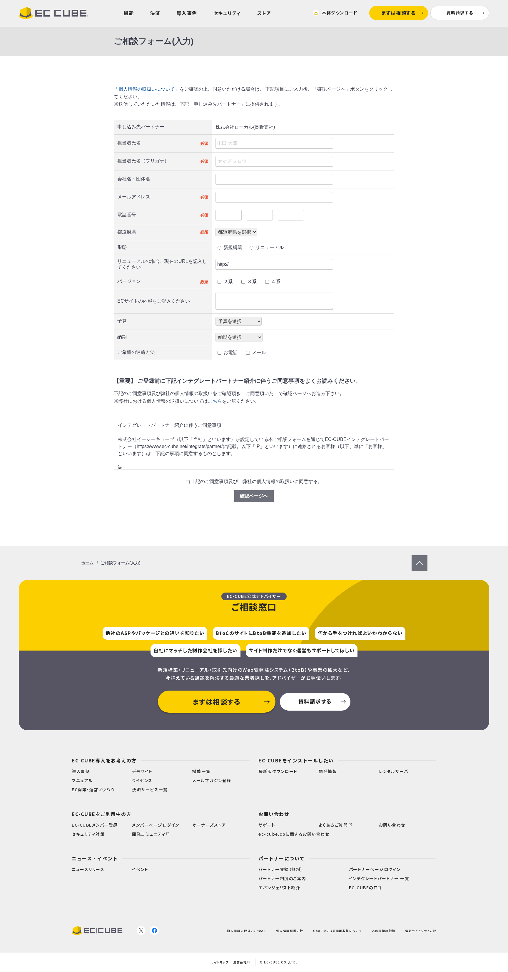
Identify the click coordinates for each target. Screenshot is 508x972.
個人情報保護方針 (289, 930)
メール (259, 352)
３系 (252, 281)
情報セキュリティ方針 (420, 930)
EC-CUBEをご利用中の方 (101, 813)
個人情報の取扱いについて (246, 930)
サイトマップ (220, 962)
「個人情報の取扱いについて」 (147, 89)
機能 (129, 12)
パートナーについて (281, 858)
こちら (215, 401)
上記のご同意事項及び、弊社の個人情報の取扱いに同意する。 (256, 481)
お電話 (230, 352)
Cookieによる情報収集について (337, 930)
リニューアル (269, 247)
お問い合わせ (273, 813)
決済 (155, 12)
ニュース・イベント (95, 858)
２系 (228, 281)
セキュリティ (227, 12)
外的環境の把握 (383, 930)
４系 (275, 281)
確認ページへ (254, 495)
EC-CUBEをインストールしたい (296, 760)
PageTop (419, 557)
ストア (264, 12)
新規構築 (232, 247)
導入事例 (187, 12)
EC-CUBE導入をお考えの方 (104, 760)
